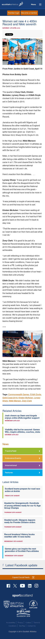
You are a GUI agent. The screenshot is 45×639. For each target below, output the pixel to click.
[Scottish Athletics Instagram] (36, 585)
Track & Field (10, 451)
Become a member (29, 13)
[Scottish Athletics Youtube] (23, 585)
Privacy (20, 622)
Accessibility (10, 622)
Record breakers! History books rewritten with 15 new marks (19, 535)
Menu (39, 4)
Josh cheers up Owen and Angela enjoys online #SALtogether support (22, 416)
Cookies (28, 622)
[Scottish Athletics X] (15, 585)
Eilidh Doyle (35, 394)
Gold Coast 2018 (10, 397)
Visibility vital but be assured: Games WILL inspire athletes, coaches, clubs (22, 430)
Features (9, 472)
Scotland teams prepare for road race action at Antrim (22, 489)
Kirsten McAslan (25, 397)
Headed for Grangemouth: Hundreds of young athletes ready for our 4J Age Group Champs (22, 505)
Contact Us (32, 626)
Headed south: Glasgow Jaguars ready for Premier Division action (19, 521)
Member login (13, 13)
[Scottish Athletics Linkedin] (30, 585)
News (5, 444)
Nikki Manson (15, 400)
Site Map (22, 626)
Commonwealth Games (18, 394)
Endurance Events (13, 458)
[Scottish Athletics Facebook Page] (9, 585)
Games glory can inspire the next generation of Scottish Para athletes (22, 549)
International (11, 465)
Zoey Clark (27, 400)
